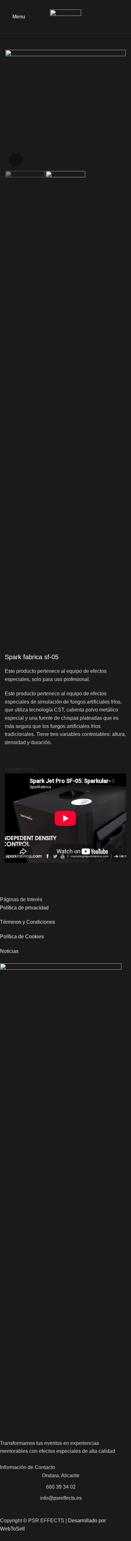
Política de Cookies (22, 936)
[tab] (19, 770)
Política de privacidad (24, 907)
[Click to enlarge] (16, 160)
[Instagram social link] (122, 17)
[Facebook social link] (115, 17)
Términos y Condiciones (27, 922)
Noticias (9, 951)
